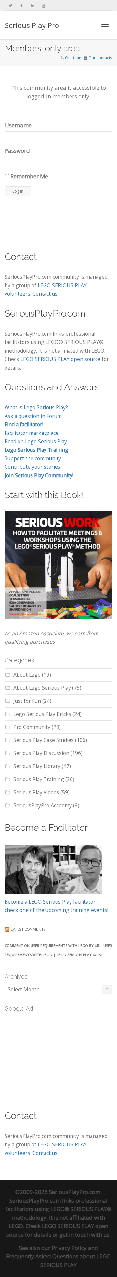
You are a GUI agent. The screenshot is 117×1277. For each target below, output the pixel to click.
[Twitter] (10, 5)
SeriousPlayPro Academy (42, 805)
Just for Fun (27, 700)
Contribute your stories (32, 466)
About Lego (27, 674)
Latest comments (28, 929)
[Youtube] (43, 5)
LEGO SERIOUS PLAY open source (60, 359)
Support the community (33, 458)
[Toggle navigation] (105, 24)
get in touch (74, 1234)
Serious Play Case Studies (43, 740)
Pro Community (31, 727)
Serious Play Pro (32, 25)
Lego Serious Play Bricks (42, 713)
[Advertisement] (53, 1057)
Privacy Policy (69, 1248)
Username (18, 125)
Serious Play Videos (36, 792)
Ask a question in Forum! (34, 415)
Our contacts (100, 58)
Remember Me (28, 176)
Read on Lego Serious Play (36, 441)
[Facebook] (21, 5)
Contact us (45, 293)
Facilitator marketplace (31, 432)
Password (17, 150)
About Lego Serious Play (42, 687)
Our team (74, 58)
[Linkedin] (32, 5)
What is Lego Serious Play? (36, 407)
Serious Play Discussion (41, 753)
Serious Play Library (36, 766)
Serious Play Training (38, 779)
